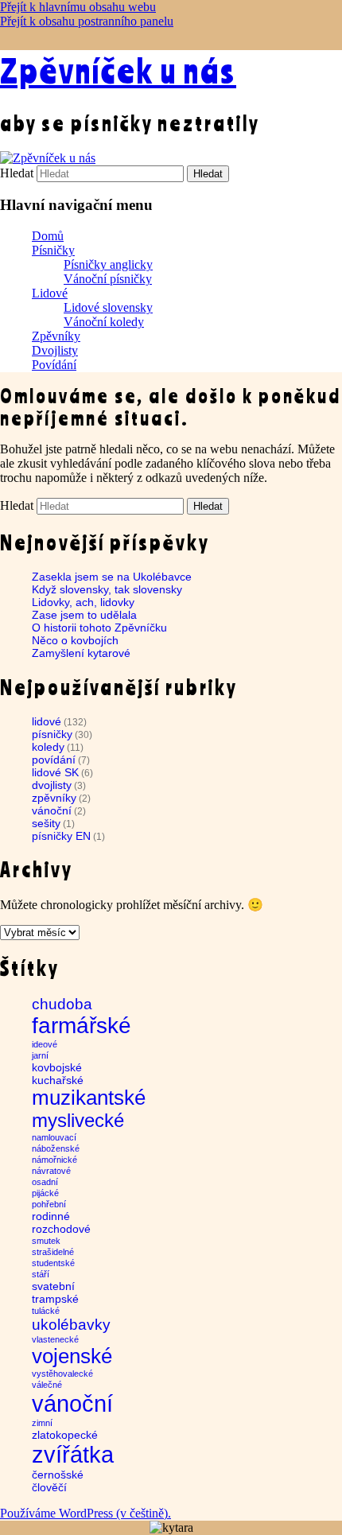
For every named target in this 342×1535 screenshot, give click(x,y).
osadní (45, 1182)
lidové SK (55, 772)
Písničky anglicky (108, 264)
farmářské (81, 1025)
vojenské (72, 1356)
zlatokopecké (65, 1434)
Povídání (54, 364)
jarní (40, 1055)
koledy (48, 746)
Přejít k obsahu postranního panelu (86, 21)
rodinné (51, 1216)
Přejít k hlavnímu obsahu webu (78, 7)
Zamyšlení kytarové (81, 653)
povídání (54, 759)
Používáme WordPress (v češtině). (85, 1513)
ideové (44, 1044)
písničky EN (61, 836)
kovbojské (57, 1067)
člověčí (49, 1487)
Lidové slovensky (108, 307)
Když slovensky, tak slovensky (107, 589)
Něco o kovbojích (75, 640)
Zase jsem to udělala (84, 614)
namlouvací (54, 1137)
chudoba (62, 1004)
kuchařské (58, 1080)
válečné (47, 1384)
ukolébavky (71, 1324)
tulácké (46, 1310)
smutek (46, 1240)
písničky (52, 734)
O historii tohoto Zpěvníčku (99, 627)
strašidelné (53, 1252)
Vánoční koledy (104, 321)
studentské (53, 1263)
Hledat (16, 173)
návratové (51, 1171)
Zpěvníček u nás (118, 70)
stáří (40, 1274)
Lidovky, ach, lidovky (83, 602)
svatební (53, 1286)
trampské (55, 1298)
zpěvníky (54, 797)
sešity (46, 823)
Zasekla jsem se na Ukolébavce (112, 576)
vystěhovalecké (62, 1373)
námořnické (54, 1159)
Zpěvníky (56, 336)
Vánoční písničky (108, 279)
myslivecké (78, 1120)
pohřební (49, 1204)
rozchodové (61, 1228)
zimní (42, 1423)
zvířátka (73, 1454)
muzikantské (89, 1097)
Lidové (50, 293)
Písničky (53, 250)
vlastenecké (55, 1339)
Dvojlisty (55, 350)
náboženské (56, 1148)
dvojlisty (52, 785)
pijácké (45, 1193)
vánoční (52, 810)
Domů (48, 236)
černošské (58, 1474)
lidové (46, 721)
